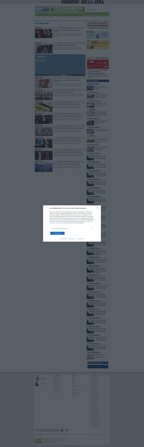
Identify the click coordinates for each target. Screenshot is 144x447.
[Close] (98, 208)
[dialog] (72, 223)
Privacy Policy (80, 238)
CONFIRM (57, 233)
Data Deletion (63, 238)
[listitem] (72, 228)
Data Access (72, 238)
